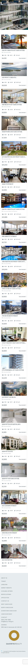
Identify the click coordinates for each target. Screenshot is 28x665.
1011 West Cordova (9, 77)
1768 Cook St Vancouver (11, 288)
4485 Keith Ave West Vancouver (14, 261)
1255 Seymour (7, 560)
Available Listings (7, 591)
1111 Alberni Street (9, 505)
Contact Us (5, 601)
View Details (22, 58)
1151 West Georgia (9, 397)
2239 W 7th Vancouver (10, 478)
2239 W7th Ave (7, 451)
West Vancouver (6, 604)
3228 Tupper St (7, 184)
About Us (4, 578)
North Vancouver (7, 607)
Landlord (4, 584)
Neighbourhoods (14, 12)
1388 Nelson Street (9, 533)
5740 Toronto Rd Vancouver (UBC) (14, 343)
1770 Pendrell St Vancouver (13, 370)
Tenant (3, 581)
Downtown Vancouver (9, 611)
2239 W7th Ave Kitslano (11, 424)
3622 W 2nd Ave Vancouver (12, 132)
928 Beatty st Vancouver (12, 104)
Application (5, 598)
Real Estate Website (21, 651)
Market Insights (6, 588)
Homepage (4, 12)
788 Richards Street (10, 316)
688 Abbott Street (9, 236)
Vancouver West (6, 614)
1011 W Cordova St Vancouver (13, 50)
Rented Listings (6, 594)
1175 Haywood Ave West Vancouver (14, 157)
